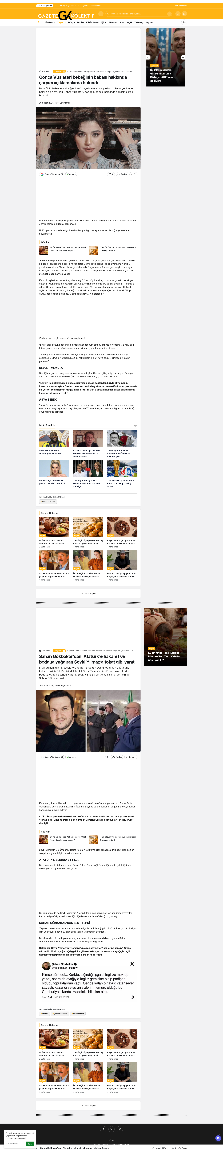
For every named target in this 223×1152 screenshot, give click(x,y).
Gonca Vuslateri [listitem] (48, 501)
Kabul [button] (30, 1144)
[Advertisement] (88, 49)
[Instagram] (120, 1129)
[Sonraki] (183, 57)
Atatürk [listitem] (44, 1014)
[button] (184, 13)
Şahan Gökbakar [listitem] (60, 1014)
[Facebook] (103, 1129)
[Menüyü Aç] (100, 13)
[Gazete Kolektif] (66, 15)
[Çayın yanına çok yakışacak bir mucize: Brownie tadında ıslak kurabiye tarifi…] (122, 532)
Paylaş (184, 1148)
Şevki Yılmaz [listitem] (78, 1014)
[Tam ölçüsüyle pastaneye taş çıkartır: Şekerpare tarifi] (113, 250)
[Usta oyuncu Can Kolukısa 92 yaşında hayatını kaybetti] (54, 565)
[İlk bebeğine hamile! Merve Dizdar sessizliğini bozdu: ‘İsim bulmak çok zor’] (88, 565)
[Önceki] (148, 57)
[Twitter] (111, 1129)
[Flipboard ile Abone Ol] (71, 174)
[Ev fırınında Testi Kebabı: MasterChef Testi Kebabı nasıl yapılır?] (63, 250)
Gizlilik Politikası (12, 1144)
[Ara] (169, 13)
